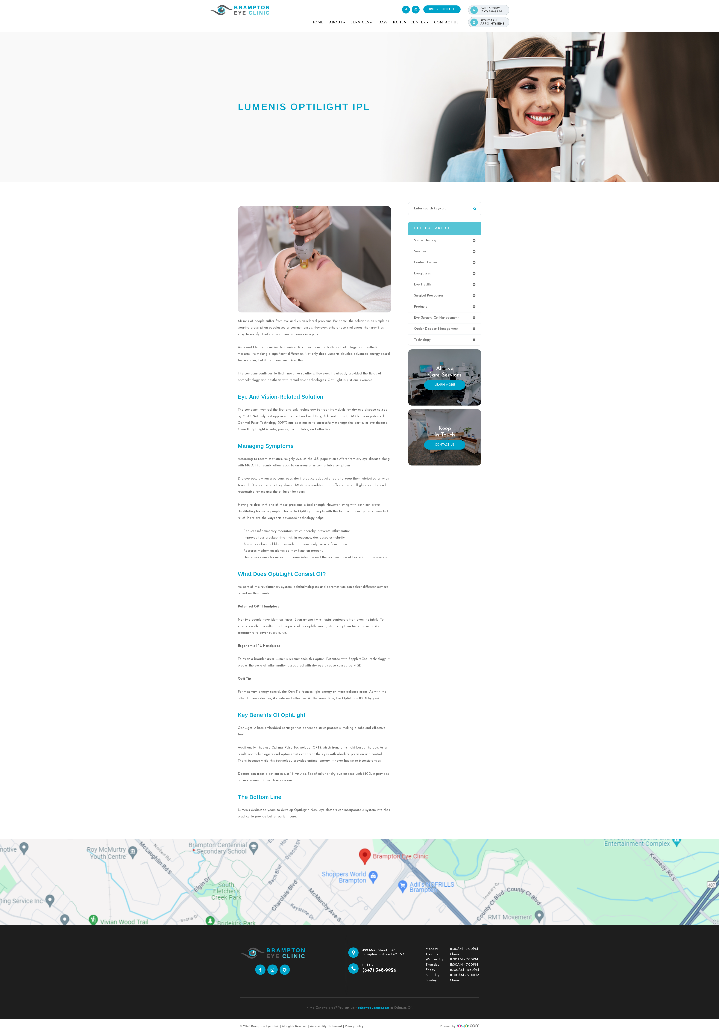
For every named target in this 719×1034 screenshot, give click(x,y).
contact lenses (425, 262)
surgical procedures (429, 295)
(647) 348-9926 (491, 10)
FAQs (382, 22)
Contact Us (446, 22)
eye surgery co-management (436, 318)
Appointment (492, 22)
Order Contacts (441, 9)
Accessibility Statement (326, 1026)
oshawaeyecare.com (373, 1008)
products (420, 307)
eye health (422, 284)
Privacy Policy (354, 1026)
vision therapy (425, 240)
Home (317, 22)
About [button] (335, 22)
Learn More (444, 384)
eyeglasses (422, 273)
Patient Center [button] (409, 22)
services (420, 251)
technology (422, 340)
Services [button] (360, 22)
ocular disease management (436, 329)
